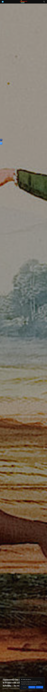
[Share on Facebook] (1, 140)
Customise (24, 687)
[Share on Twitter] (1, 144)
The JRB (13, 688)
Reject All (32, 687)
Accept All (40, 687)
